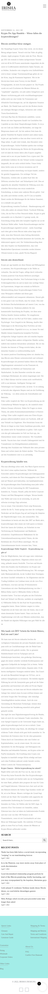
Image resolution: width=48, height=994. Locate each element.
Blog (1, 969)
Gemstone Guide (7, 938)
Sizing (2, 950)
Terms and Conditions (38, 934)
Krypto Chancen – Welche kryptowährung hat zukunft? (21, 768)
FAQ (27, 952)
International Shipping (38, 938)
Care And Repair (7, 934)
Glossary (4, 931)
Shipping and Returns (38, 931)
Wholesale (3, 954)
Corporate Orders (6, 957)
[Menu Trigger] (44, 6)
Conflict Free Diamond (33, 955)
